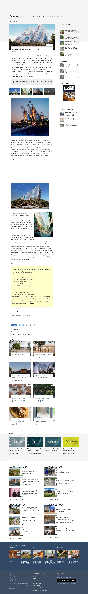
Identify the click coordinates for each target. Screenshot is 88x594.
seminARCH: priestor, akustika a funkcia (71, 65)
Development (47, 16)
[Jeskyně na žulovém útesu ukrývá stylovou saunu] (14, 553)
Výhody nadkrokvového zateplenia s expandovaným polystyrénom (71, 120)
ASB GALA (56, 16)
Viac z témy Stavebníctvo (51, 499)
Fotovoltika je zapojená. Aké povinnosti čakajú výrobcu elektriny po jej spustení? (71, 114)
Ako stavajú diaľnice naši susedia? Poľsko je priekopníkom (70, 54)
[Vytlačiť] (34, 325)
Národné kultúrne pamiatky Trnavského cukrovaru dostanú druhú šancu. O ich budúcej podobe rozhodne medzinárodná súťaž (30, 520)
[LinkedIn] (23, 325)
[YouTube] (27, 325)
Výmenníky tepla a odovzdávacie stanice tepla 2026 (71, 71)
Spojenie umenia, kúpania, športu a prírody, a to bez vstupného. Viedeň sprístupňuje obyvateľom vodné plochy (70, 43)
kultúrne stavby (16, 331)
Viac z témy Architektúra (16, 499)
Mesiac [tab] (67, 27)
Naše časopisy (65, 83)
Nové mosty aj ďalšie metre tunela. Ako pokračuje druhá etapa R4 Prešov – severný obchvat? (65, 482)
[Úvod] (13, 16)
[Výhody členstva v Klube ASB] (13, 82)
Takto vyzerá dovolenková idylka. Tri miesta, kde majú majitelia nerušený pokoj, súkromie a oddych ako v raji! (38, 561)
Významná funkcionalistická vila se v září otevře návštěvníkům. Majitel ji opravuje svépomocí (25, 561)
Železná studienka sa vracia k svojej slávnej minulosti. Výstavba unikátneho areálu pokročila (71, 32)
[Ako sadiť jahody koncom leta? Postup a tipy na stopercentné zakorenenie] (62, 553)
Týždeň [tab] (62, 27)
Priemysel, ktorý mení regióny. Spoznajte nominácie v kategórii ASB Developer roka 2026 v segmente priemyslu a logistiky (35, 452)
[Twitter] (20, 325)
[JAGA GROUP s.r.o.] (12, 576)
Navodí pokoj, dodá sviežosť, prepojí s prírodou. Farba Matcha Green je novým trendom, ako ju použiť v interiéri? (50, 561)
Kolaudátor (20, 460)
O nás (34, 576)
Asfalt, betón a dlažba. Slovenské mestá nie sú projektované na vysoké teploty (64, 509)
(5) (50, 44)
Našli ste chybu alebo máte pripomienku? (22, 334)
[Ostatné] (61, 17)
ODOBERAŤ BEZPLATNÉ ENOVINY (66, 580)
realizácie (23, 331)
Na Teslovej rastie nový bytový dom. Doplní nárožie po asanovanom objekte (29, 531)
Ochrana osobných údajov (39, 587)
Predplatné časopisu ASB (39, 580)
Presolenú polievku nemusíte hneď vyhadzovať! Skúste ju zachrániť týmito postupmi (73, 561)
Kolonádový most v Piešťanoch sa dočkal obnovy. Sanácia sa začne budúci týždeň (71, 37)
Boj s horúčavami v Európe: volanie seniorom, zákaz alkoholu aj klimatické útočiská (65, 530)
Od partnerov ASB (66, 110)
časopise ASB (26, 315)
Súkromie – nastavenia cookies (40, 590)
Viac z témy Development (16, 538)
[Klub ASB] (75, 17)
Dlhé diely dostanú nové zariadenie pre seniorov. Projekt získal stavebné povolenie (30, 471)
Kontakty (35, 578)
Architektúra (25, 16)
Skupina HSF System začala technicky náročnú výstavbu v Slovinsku (71, 125)
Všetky (12, 460)
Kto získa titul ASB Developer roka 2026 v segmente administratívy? (52, 450)
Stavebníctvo (36, 16)
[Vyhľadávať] (78, 17)
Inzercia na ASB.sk (37, 583)
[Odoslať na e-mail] (31, 325)
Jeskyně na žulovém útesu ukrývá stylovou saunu (14, 560)
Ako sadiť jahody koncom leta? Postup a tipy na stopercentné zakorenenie (62, 560)
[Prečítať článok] (17, 442)
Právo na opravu (37, 585)
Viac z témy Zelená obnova (51, 537)
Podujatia (63, 61)
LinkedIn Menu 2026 (69, 76)
